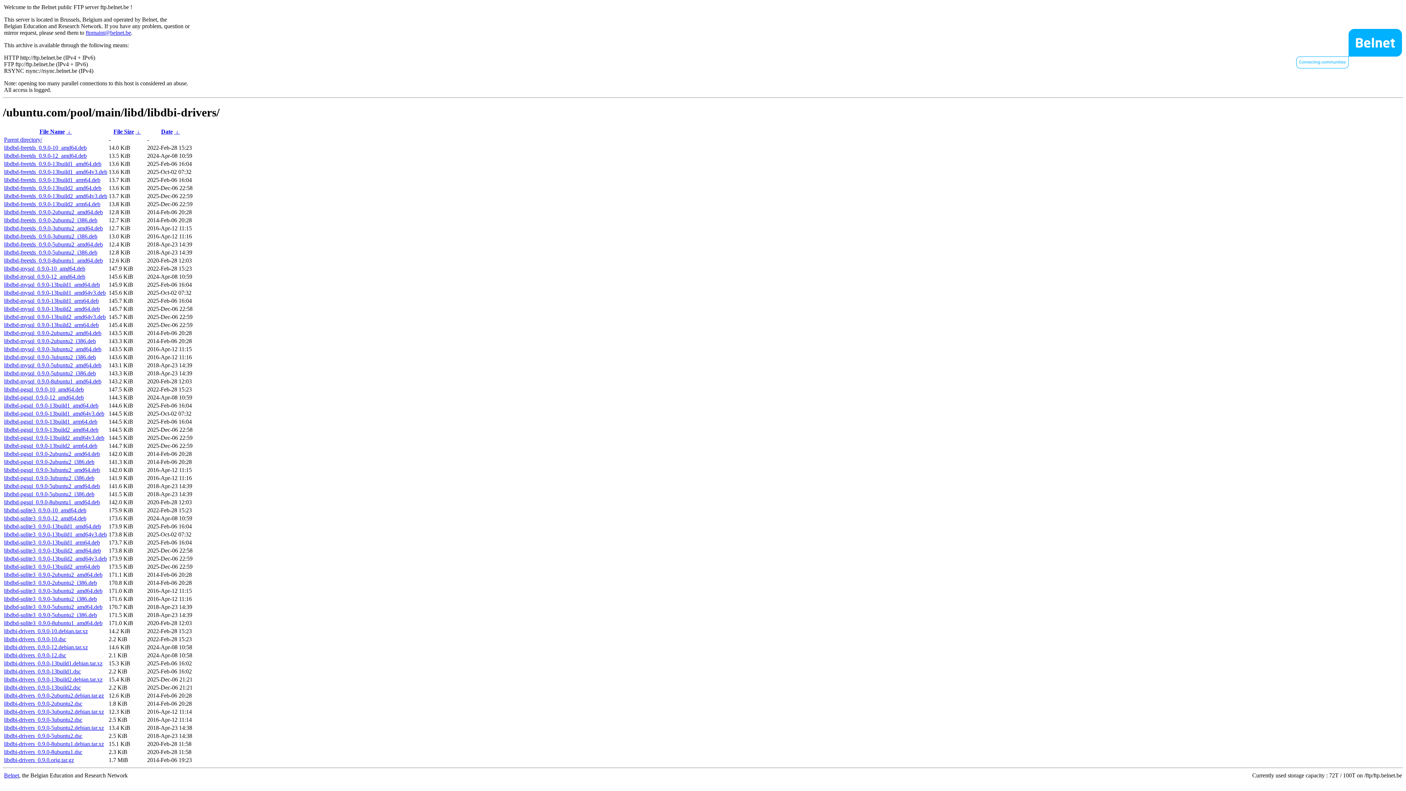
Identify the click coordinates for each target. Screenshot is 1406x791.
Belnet (11, 775)
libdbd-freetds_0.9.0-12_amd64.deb (45, 156)
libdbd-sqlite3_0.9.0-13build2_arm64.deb (52, 567)
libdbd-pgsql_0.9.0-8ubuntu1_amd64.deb (52, 502)
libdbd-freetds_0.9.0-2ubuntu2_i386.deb (50, 220)
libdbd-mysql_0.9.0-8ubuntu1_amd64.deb (52, 381)
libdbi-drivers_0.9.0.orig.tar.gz (39, 760)
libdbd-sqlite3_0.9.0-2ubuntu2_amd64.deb (53, 575)
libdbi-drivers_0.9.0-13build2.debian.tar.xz (53, 679)
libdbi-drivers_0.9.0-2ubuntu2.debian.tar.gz (54, 695)
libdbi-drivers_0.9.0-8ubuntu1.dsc (43, 752)
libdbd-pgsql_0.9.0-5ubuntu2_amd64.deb (52, 486)
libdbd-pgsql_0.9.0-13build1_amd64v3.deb (54, 414)
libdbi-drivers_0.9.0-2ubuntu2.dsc (43, 704)
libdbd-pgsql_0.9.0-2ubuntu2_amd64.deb (52, 454)
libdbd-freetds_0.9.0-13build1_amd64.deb (52, 164)
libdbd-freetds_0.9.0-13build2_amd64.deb (52, 188)
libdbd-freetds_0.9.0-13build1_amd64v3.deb (55, 172)
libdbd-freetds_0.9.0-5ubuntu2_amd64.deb (53, 244)
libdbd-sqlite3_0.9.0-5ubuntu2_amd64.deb (53, 607)
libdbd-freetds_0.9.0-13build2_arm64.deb (52, 204)
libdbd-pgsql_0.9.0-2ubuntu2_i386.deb (49, 462)
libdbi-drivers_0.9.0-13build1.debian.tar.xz (53, 663)
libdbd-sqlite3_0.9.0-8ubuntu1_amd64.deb (53, 623)
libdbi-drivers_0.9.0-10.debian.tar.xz (46, 631)
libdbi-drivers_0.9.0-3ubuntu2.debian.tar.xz (54, 712)
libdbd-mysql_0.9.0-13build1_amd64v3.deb (55, 293)
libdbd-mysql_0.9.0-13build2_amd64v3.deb (55, 317)
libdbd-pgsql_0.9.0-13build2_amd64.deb (51, 430)
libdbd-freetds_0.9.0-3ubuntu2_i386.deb (50, 236)
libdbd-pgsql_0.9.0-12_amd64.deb (44, 397)
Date (167, 132)
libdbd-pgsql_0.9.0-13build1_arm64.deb (50, 422)
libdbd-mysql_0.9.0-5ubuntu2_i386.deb (50, 373)
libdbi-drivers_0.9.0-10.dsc (35, 639)
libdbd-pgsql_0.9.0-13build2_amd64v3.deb (54, 438)
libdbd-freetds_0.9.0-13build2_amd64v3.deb (55, 196)
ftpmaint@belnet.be (108, 33)
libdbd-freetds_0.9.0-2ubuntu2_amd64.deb (53, 212)
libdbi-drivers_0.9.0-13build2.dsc (42, 687)
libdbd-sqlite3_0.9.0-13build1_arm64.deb (52, 542)
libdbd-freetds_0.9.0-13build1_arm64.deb (52, 180)
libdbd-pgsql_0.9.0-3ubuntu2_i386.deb (49, 478)
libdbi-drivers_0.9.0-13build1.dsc (42, 671)
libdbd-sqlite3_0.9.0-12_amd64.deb (45, 518)
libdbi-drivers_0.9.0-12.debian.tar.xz (46, 647)
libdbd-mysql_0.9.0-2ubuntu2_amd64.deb (52, 333)
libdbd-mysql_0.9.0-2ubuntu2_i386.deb (50, 341)
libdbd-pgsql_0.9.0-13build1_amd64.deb (51, 405)
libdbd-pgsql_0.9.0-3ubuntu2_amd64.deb (52, 470)
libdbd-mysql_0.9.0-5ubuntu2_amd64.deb (52, 365)
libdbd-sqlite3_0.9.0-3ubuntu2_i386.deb (50, 599)
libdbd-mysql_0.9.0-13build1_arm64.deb (51, 301)
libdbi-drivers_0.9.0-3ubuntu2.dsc (43, 720)
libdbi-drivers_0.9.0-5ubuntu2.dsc (43, 736)
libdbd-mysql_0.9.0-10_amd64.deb (44, 268)
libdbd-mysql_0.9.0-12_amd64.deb (44, 277)
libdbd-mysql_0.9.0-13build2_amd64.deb (52, 309)
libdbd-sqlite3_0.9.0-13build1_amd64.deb (52, 526)
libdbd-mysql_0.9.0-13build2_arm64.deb (51, 325)
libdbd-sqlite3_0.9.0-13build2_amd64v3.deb (55, 559)
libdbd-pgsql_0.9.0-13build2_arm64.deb (50, 446)
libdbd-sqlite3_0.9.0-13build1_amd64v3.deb (55, 534)
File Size (124, 132)
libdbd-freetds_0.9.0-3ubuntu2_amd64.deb (53, 228)
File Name (52, 132)
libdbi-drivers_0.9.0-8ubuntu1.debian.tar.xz (54, 744)
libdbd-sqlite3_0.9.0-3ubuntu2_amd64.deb (53, 591)
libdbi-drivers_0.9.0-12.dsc (35, 655)
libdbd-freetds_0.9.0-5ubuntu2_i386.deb (50, 252)
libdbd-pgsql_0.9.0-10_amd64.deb (44, 389)
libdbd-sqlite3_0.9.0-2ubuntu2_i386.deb (50, 583)
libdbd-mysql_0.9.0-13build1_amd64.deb (52, 285)
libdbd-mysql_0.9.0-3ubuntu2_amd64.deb (52, 349)
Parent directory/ (23, 140)
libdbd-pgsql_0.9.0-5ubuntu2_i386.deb (49, 494)
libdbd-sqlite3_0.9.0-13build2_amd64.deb (52, 550)
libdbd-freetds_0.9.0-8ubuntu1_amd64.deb (53, 260)
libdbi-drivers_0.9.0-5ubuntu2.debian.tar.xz (54, 728)
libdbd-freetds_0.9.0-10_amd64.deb (45, 148)
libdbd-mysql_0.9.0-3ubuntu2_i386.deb (50, 357)
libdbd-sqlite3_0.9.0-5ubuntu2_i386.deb (50, 615)
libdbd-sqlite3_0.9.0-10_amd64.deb (45, 510)
